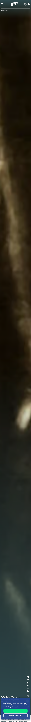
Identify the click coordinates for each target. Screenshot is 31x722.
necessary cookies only (15, 715)
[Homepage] (15, 3)
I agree (16, 711)
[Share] (28, 696)
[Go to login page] (29, 4)
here (16, 707)
